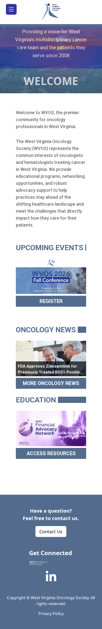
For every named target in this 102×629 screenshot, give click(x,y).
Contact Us (50, 531)
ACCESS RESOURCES (51, 453)
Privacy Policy (51, 613)
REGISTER (51, 301)
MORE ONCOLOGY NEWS (51, 383)
